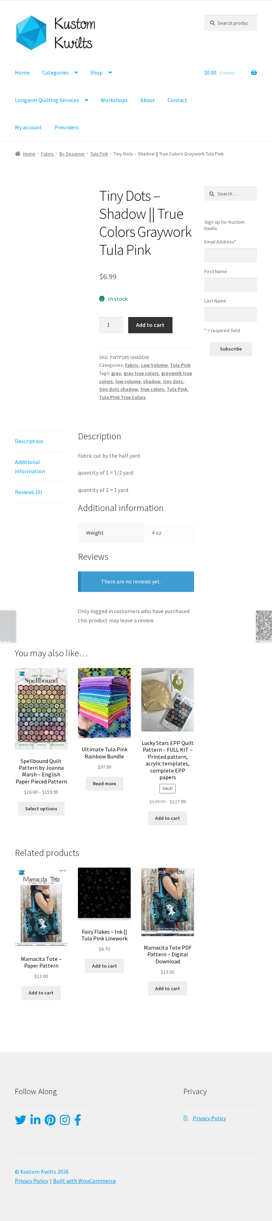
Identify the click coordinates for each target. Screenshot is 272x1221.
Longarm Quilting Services (47, 100)
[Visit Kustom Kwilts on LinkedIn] (35, 1122)
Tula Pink (99, 154)
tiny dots (173, 381)
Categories (55, 72)
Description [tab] (29, 441)
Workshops (114, 100)
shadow (151, 381)
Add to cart (150, 324)
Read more (104, 783)
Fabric (47, 154)
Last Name (215, 301)
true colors (152, 389)
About (147, 100)
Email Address (220, 242)
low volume (128, 381)
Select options (41, 808)
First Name (215, 271)
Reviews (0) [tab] (28, 491)
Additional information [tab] (30, 466)
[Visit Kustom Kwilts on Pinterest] (50, 1122)
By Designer (72, 154)
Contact (177, 100)
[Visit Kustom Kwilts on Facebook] (77, 1122)
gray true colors (141, 373)
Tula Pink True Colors (122, 397)
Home (22, 72)
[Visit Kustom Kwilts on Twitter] (20, 1122)
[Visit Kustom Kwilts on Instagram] (65, 1122)
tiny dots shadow (118, 389)
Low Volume (154, 365)
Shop (96, 72)
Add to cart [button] (167, 818)
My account (28, 127)
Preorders (67, 127)
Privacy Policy (209, 1118)
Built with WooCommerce (84, 1180)
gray (116, 373)
